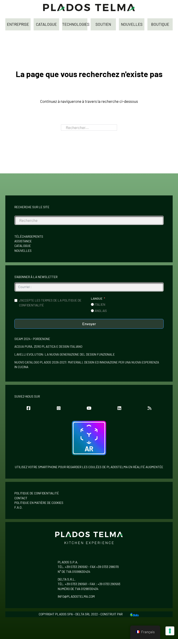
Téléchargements (28, 236)
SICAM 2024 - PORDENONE (32, 339)
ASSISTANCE (23, 241)
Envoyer (89, 323)
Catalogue (22, 246)
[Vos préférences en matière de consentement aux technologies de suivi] (169, 630)
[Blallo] (134, 614)
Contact (20, 498)
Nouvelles (23, 251)
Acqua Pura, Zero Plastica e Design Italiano (48, 346)
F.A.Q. (18, 507)
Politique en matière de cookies (38, 503)
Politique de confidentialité (36, 493)
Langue (96, 298)
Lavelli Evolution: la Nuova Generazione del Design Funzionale (64, 354)
